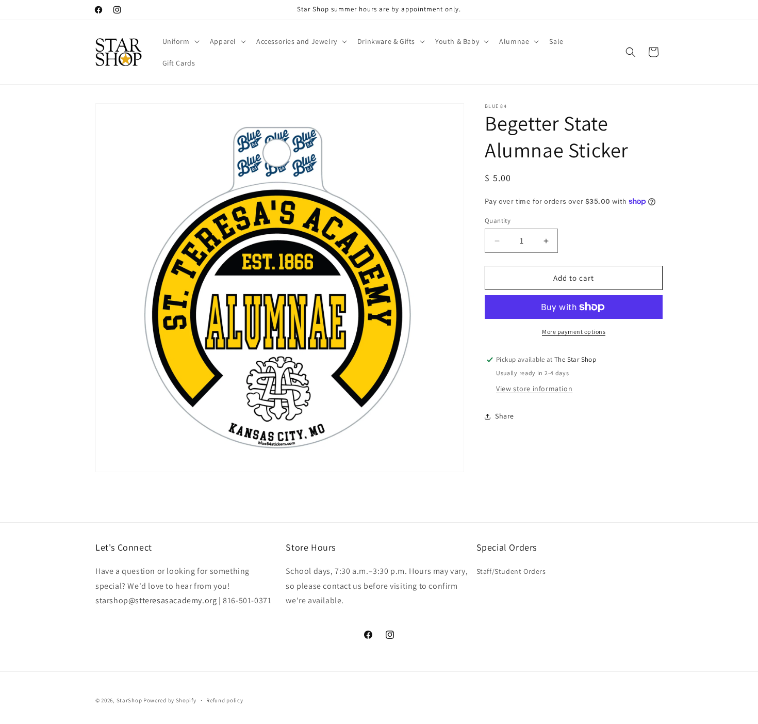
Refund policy (224, 699)
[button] (180, 41)
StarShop (129, 700)
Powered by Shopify (169, 700)
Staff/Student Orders (511, 570)
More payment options (573, 331)
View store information (534, 388)
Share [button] (504, 416)
